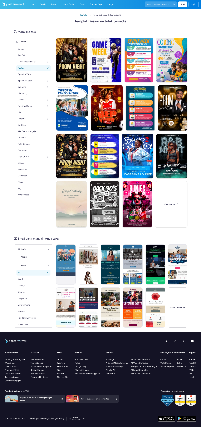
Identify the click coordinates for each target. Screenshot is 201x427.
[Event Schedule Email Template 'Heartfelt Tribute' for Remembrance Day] (155, 307)
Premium (61, 363)
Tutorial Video (81, 359)
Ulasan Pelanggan (13, 380)
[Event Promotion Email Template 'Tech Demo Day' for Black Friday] (155, 264)
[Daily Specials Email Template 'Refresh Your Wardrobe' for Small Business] (88, 264)
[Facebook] (166, 341)
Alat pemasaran (37, 373)
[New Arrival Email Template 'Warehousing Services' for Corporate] (88, 307)
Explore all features (39, 377)
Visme (179, 359)
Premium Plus (63, 366)
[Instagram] (175, 341)
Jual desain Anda (12, 377)
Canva (163, 359)
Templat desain (37, 359)
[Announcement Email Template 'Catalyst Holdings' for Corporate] (110, 264)
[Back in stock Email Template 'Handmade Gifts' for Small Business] (110, 307)
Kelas (77, 363)
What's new (10, 363)
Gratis (60, 359)
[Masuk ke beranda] (12, 4)
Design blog (80, 366)
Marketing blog (82, 370)
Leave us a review (13, 373)
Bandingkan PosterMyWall (172, 352)
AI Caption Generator (141, 373)
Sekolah (60, 373)
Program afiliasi (12, 370)
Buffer (179, 363)
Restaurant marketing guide (87, 373)
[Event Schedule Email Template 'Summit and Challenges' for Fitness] (133, 307)
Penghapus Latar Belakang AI (144, 366)
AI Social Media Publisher (117, 363)
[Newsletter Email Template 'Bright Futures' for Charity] (177, 264)
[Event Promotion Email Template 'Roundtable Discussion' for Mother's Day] (66, 307)
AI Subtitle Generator (141, 359)
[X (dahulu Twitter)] (183, 341)
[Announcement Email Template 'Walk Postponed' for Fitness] (66, 264)
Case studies (11, 366)
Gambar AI (110, 373)
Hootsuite (181, 366)
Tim (58, 370)
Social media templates (41, 366)
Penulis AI (110, 370)
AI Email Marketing (114, 366)
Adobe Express (167, 366)
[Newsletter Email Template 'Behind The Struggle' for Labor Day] (133, 264)
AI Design (110, 359)
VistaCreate (165, 363)
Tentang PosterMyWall (15, 359)
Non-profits (62, 377)
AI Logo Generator (139, 370)
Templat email (36, 363)
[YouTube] (192, 341)
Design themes (37, 370)
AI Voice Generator (140, 363)
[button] (48, 249)
